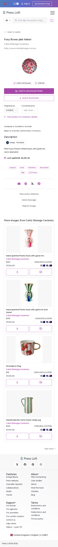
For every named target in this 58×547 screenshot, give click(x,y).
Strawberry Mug (13, 366)
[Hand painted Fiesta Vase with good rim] (29, 239)
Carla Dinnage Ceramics (17, 259)
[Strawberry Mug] (29, 349)
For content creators (15, 516)
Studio (8, 491)
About (33, 484)
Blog (33, 495)
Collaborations (12, 488)
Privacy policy (37, 519)
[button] (5, 3)
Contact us (10, 520)
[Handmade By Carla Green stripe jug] (29, 403)
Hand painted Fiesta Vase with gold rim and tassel (26, 311)
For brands (11, 505)
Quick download (30, 98)
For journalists (12, 512)
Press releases (12, 480)
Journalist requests (14, 484)
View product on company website (22, 117)
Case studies (36, 480)
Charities (34, 491)
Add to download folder (30, 91)
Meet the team (37, 488)
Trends (9, 495)
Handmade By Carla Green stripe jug (23, 420)
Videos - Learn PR (14, 527)
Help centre (11, 523)
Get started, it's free (42, 4)
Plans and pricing (38, 477)
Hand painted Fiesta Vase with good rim (25, 255)
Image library (12, 477)
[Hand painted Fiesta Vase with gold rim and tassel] (29, 293)
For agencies (11, 509)
